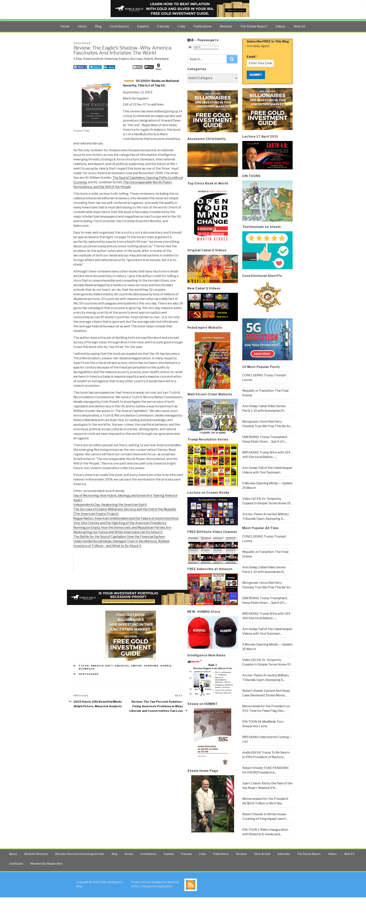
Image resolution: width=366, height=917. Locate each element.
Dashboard (16, 863)
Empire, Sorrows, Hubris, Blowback (144, 59)
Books (129, 853)
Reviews (226, 26)
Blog (98, 26)
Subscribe (283, 853)
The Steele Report (253, 26)
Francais (163, 26)
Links (181, 26)
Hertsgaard (89, 674)
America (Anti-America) (100, 59)
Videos (280, 26)
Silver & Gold (262, 853)
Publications (202, 26)
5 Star (77, 59)
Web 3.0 (299, 26)
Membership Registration (46, 863)
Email (252, 56)
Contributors (119, 26)
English (196, 47)
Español (143, 26)
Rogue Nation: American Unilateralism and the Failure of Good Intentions (126, 518)
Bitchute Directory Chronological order (79, 853)
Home (65, 26)
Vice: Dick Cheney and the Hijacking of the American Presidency (119, 523)
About (82, 26)
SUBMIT (256, 75)
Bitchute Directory (36, 853)
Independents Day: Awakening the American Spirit (110, 504)
